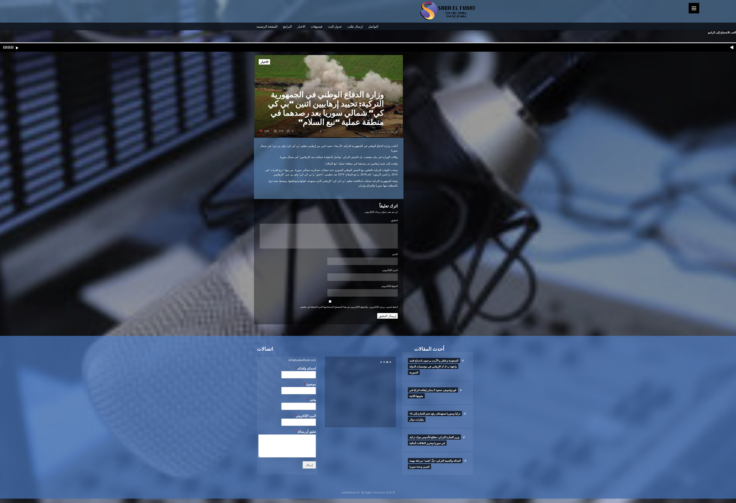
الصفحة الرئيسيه (266, 26)
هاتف (311, 400)
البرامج (287, 26)
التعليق (394, 220)
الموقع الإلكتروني (389, 286)
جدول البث (335, 26)
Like (266, 131)
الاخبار (301, 26)
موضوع (310, 384)
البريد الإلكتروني (390, 270)
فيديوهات (316, 26)
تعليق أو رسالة (305, 432)
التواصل (373, 26)
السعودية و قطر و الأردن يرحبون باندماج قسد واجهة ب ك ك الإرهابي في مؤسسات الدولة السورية (433, 366)
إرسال (309, 464)
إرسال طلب (355, 26)
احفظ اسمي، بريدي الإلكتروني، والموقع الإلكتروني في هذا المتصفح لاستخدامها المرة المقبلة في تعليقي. (349, 306)
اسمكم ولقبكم (305, 368)
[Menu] (694, 8)
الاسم (395, 254)
